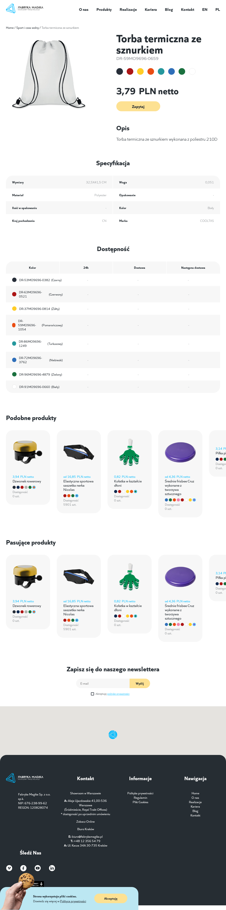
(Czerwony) (41, 294)
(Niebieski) (41, 360)
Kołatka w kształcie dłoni (128, 483)
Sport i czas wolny (27, 27)
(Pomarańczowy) (40, 325)
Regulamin (140, 797)
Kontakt (187, 9)
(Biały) (39, 386)
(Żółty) (39, 308)
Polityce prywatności (73, 901)
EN (204, 9)
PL (217, 9)
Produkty (104, 9)
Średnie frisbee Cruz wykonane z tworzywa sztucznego (179, 487)
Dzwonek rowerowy (27, 480)
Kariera (151, 9)
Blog (169, 9)
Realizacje (128, 9)
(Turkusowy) (41, 343)
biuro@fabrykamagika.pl (87, 836)
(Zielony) (40, 374)
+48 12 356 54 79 (87, 841)
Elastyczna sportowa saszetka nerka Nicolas (78, 485)
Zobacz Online (85, 821)
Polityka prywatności (140, 793)
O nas (84, 9)
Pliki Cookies (140, 802)
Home (10, 27)
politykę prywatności (118, 693)
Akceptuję (113, 693)
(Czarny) (40, 280)
